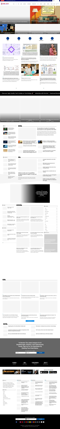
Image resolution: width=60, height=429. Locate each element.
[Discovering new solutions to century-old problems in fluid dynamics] (33, 383)
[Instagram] (20, 422)
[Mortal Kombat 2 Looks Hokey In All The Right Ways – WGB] (5, 225)
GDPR (37, 426)
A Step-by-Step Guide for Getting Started (11, 234)
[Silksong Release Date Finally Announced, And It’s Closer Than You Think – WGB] (5, 212)
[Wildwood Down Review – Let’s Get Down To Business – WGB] (5, 221)
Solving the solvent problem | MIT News (22, 33)
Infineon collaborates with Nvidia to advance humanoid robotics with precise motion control (11, 173)
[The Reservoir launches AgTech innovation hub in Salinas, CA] (37, 211)
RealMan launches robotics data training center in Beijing (22, 233)
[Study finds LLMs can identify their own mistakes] (40, 172)
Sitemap (4, 401)
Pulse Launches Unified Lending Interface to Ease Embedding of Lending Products (12, 146)
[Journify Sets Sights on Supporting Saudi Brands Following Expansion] (5, 129)
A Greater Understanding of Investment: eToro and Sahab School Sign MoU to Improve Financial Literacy (11, 150)
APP (51, 224)
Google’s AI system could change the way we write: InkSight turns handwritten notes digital (49, 179)
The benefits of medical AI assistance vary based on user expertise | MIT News (46, 129)
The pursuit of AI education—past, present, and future (25, 389)
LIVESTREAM (51, 213)
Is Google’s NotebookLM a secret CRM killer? (49, 160)
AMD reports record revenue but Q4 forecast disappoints (49, 164)
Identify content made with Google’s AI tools (52, 404)
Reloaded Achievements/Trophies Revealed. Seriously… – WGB (10, 216)
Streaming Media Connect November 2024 (10, 230)
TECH (51, 208)
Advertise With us (40, 0)
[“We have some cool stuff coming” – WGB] (5, 208)
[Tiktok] (35, 422)
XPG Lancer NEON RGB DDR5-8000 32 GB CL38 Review (17, 333)
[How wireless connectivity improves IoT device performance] (5, 177)
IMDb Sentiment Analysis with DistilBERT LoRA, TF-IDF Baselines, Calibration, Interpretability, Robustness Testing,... (45, 21)
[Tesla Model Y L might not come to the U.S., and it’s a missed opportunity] (48, 287)
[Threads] (41, 422)
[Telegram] (43, 422)
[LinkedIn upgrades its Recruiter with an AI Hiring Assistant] (40, 168)
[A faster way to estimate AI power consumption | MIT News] (46, 394)
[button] (4, 0)
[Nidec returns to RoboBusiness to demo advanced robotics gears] (30, 110)
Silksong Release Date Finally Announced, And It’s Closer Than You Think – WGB (11, 212)
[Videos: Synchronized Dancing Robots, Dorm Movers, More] (22, 211)
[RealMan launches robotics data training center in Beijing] (22, 226)
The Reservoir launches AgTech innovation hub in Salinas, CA (37, 217)
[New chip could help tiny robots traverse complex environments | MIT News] (46, 390)
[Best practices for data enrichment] (11, 49)
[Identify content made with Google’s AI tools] (46, 405)
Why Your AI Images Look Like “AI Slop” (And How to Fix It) (39, 389)
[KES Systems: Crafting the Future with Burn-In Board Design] (33, 327)
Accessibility (4, 396)
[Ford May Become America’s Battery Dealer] (30, 287)
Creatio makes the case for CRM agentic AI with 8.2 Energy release (49, 175)
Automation (51, 221)
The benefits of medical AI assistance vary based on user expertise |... (15, 21)
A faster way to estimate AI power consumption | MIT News (53, 393)
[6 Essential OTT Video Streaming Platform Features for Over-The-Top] (5, 239)
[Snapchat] (30, 422)
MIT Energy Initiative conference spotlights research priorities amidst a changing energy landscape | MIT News (52, 401)
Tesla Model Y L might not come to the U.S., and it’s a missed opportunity (48, 296)
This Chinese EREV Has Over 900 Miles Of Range (10, 315)
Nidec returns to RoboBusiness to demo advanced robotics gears (30, 120)
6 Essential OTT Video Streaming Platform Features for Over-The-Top (11, 239)
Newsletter (48, 0)
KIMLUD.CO (23, 425)
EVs (51, 219)
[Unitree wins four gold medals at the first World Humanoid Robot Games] (5, 169)
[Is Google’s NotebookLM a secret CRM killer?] (40, 160)
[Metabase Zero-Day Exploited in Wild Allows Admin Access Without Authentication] (30, 193)
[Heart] (28, 422)
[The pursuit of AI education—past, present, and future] (48, 49)
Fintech (51, 230)
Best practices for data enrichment (24, 382)
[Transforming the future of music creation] (33, 396)
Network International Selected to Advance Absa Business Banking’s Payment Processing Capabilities (12, 142)
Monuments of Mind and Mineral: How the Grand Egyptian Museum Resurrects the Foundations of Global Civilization (50, 240)
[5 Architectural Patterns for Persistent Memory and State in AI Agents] (40, 151)
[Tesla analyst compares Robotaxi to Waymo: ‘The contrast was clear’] (48, 307)
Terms (4, 392)
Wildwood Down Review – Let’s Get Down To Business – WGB (11, 220)
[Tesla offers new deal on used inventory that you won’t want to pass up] (30, 307)
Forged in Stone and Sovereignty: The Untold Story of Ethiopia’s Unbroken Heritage (50, 250)
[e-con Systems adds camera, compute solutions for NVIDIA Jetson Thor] (50, 110)
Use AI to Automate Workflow (39, 391)
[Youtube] (26, 422)
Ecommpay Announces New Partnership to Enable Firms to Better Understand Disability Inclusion (12, 133)
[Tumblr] (24, 422)
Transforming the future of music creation (38, 395)
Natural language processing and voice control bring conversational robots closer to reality (12, 160)
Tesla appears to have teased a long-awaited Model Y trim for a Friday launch (11, 296)
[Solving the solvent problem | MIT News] (22, 29)
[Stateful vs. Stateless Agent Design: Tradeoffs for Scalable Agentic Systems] (7, 29)
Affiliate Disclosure (5, 397)
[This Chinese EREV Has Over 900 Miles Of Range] (11, 307)
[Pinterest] (22, 422)
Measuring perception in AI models (24, 404)
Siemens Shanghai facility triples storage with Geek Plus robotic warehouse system (12, 164)
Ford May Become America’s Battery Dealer (28, 295)
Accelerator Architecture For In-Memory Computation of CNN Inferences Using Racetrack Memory (18, 330)
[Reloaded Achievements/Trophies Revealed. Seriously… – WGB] (5, 216)
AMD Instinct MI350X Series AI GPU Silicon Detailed (44, 333)
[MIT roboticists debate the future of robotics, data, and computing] (10, 110)
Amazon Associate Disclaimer (6, 398)
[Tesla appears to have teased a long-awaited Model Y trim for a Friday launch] (11, 287)
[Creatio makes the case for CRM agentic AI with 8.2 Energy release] (40, 175)
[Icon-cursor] (39, 422)
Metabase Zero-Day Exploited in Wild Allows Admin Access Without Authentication (42, 193)
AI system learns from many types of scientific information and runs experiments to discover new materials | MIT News (53, 397)
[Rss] (34, 422)
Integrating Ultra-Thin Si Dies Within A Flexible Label (16, 326)
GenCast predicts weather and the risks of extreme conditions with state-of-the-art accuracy (53, 383)
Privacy (4, 391)
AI (51, 222)
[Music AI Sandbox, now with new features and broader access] (33, 399)
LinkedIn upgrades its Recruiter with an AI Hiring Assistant (49, 168)
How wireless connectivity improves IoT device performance (11, 177)
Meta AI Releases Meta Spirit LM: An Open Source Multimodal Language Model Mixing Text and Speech (11, 78)
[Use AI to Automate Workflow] (33, 393)
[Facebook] (16, 422)
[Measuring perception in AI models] (19, 405)
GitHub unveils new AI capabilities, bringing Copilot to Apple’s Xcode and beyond (27, 174)
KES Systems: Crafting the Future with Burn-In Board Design (46, 326)
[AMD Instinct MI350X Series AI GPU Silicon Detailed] (33, 334)
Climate (51, 227)
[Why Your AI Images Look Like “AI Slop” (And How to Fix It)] (33, 389)
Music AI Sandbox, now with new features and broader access (38, 399)
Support (51, 0)
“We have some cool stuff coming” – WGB (10, 207)
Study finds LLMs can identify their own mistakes (49, 171)
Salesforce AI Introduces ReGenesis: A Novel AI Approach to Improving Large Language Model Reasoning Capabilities (28, 59)
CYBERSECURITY (51, 216)
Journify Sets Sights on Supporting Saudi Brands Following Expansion (11, 129)
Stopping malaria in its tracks (26, 78)
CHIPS (51, 214)
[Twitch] (32, 422)
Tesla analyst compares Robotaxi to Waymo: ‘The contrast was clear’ (48, 315)
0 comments (12, 121)
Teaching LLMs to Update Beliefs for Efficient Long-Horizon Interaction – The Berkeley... (52, 33)
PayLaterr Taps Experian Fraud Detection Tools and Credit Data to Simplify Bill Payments (12, 137)
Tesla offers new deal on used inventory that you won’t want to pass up (29, 315)
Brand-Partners (44, 0)
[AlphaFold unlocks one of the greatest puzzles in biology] (33, 386)
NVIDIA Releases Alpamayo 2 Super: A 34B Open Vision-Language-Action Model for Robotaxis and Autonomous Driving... (49, 147)
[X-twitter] (18, 422)
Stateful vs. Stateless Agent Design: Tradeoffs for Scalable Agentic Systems (7, 33)
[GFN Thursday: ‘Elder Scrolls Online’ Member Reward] (33, 331)
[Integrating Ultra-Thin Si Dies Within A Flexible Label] (5, 327)
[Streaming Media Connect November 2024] (5, 231)
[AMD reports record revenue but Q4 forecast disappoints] (40, 164)
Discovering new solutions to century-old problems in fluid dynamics (39, 383)
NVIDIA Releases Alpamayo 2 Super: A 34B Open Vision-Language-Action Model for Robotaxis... (37, 33)
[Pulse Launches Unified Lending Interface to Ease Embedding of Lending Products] (5, 146)
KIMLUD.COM (32, 425)
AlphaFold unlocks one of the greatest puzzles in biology (39, 385)
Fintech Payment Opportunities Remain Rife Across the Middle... (14, 0)
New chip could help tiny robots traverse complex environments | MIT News (52, 390)
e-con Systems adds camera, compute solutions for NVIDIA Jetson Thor (50, 120)
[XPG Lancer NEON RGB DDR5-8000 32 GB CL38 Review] (5, 334)
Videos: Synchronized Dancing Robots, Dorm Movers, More (22, 217)
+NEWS (51, 229)
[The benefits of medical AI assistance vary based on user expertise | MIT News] (15, 15)
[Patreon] (37, 422)
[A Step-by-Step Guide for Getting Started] (5, 235)
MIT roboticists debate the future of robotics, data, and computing (10, 120)
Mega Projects (51, 211)
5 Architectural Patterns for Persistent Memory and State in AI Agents (49, 151)
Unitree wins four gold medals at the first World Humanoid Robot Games (12, 169)
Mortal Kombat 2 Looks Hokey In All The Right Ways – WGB (11, 224)
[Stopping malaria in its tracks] (30, 70)
